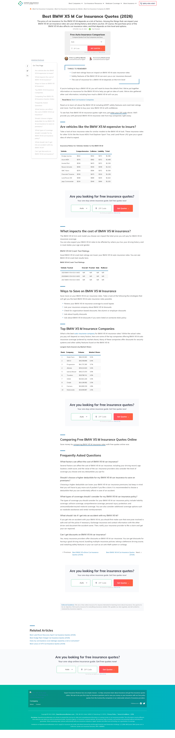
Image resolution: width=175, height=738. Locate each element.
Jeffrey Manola (81, 58)
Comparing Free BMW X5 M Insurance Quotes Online (44, 97)
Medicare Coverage (113, 3)
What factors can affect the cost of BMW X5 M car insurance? (44, 112)
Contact (38, 704)
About (32, 704)
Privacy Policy (111, 714)
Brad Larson (105, 58)
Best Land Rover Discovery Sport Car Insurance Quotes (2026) (53, 635)
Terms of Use (102, 52)
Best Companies (75, 3)
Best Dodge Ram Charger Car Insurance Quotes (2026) (50, 638)
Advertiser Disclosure (37, 60)
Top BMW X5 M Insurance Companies (44, 91)
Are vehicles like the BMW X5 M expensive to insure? (44, 71)
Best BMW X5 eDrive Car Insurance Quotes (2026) (85, 553)
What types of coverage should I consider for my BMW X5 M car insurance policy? (44, 134)
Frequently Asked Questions (41, 104)
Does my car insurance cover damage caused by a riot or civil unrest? (54, 641)
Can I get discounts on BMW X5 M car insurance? (44, 152)
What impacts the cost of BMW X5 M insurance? (44, 78)
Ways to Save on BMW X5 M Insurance (44, 84)
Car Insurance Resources (93, 3)
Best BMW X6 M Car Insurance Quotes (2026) (120, 553)
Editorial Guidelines (68, 605)
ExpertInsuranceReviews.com (65, 714)
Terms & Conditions (123, 714)
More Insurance (128, 3)
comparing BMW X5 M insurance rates (89, 444)
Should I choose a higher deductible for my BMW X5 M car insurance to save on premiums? (44, 122)
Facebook (141, 703)
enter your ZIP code (118, 112)
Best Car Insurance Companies (43, 9)
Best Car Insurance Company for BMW (97, 9)
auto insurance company (84, 333)
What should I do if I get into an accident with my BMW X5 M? (44, 145)
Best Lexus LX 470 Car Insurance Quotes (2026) (47, 644)
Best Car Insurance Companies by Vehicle (69, 9)
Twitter (144, 703)
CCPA (132, 714)
